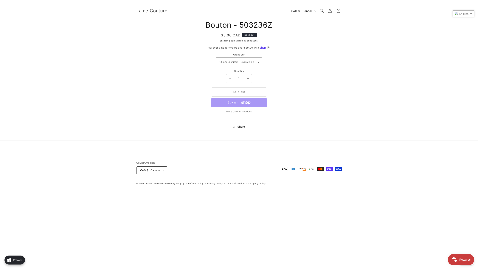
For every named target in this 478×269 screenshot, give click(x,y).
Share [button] (241, 126)
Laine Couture (154, 183)
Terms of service (235, 183)
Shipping (225, 40)
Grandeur (239, 54)
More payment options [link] (239, 111)
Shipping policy (257, 183)
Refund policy (196, 183)
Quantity (239, 70)
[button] (322, 11)
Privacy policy (215, 183)
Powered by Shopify (173, 183)
